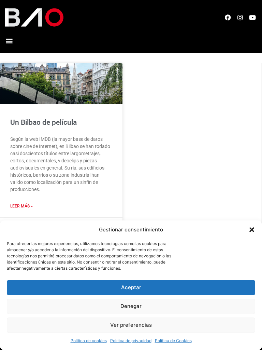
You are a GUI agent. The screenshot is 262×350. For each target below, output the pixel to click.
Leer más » (21, 206)
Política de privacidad (130, 340)
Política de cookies (89, 340)
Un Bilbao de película (43, 122)
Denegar (131, 306)
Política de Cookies (173, 340)
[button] (251, 229)
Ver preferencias (131, 325)
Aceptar (131, 287)
